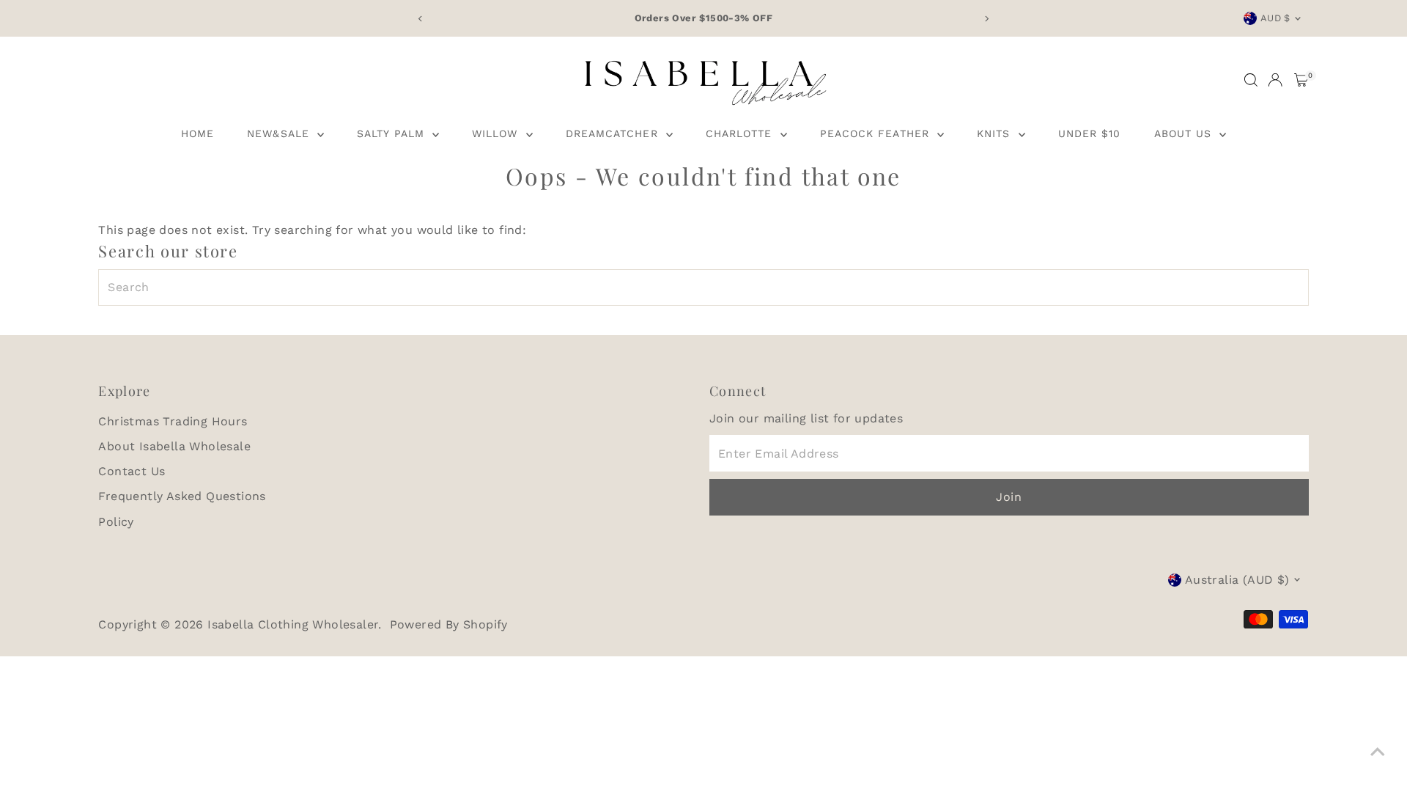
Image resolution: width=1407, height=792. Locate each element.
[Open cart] (1301, 80)
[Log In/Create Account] (1275, 80)
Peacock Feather (877, 133)
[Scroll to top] (1377, 751)
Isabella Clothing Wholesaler (292, 624)
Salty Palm (393, 133)
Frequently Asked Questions (181, 496)
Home (197, 133)
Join (1009, 497)
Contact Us (131, 471)
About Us (1185, 133)
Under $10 (1089, 133)
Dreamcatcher (614, 133)
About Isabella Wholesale (174, 446)
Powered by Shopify (449, 624)
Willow (497, 133)
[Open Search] (1251, 80)
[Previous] (420, 18)
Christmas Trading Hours (172, 421)
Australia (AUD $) (1237, 580)
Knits (995, 133)
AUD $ (1275, 17)
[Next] (986, 18)
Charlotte (741, 133)
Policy (115, 522)
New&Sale (280, 133)
